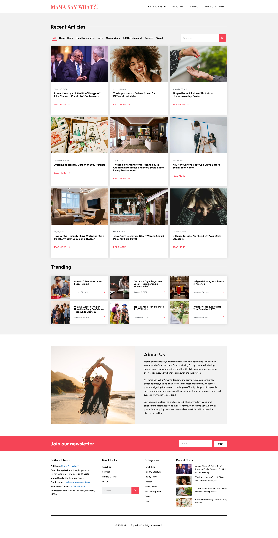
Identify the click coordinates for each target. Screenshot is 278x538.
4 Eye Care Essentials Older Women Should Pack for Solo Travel (138, 237)
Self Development (132, 38)
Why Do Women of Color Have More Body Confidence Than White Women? (89, 309)
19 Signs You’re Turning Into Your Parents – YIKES (207, 308)
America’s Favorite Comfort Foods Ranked (88, 282)
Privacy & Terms (214, 6)
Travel (159, 38)
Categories (155, 6)
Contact (194, 6)
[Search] (222, 38)
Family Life (150, 466)
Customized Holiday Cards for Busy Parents (79, 164)
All (54, 37)
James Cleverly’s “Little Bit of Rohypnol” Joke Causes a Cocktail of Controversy (77, 95)
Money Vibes (113, 38)
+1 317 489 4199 (78, 486)
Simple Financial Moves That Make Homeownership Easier (193, 95)
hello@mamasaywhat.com (77, 482)
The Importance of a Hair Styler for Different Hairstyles (134, 95)
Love (100, 38)
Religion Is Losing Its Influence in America (208, 282)
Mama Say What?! (70, 466)
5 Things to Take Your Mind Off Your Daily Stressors (197, 237)
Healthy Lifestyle (85, 38)
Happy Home (66, 38)
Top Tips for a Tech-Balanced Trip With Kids (149, 308)
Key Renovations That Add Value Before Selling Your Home (196, 166)
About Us (177, 6)
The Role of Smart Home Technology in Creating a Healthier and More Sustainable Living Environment (138, 167)
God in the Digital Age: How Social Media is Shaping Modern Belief (148, 284)
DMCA (105, 481)
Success (149, 38)
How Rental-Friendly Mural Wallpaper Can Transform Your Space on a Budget (79, 237)
